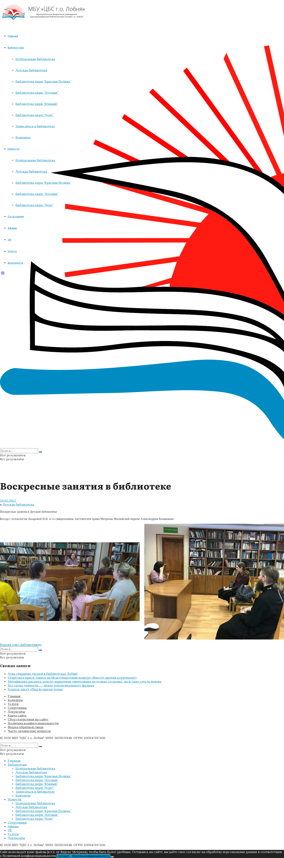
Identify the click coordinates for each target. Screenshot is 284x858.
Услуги (13, 704)
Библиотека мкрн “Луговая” (36, 780)
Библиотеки (17, 764)
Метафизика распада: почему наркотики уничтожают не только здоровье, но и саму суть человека (84, 681)
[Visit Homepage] (43, 23)
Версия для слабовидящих (21, 644)
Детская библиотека (18, 504)
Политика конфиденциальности (33, 723)
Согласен (63, 856)
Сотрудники (17, 708)
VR (10, 830)
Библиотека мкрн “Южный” (36, 784)
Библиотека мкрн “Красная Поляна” (43, 776)
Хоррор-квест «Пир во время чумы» (35, 689)
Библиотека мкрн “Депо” (34, 788)
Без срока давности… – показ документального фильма (51, 685)
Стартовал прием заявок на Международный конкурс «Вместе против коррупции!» (72, 677)
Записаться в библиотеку (35, 791)
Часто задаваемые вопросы (29, 731)
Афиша (13, 826)
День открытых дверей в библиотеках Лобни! (43, 674)
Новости (14, 799)
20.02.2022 (8, 501)
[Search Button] (40, 451)
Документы (16, 711)
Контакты (15, 700)
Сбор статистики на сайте (28, 719)
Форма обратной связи (25, 727)
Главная (13, 36)
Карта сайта (17, 715)
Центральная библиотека (35, 768)
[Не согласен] (112, 856)
